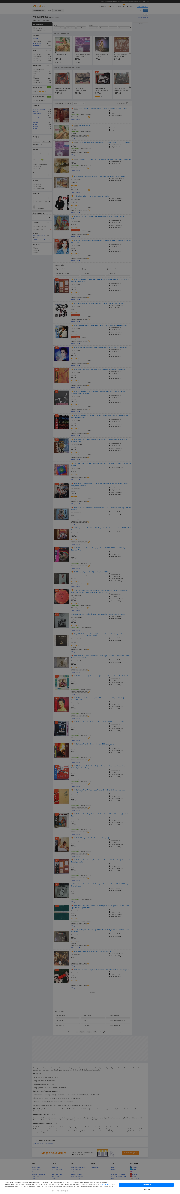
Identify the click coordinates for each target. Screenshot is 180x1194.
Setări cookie (93, 1188)
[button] (60, 1190)
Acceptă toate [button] (146, 1185)
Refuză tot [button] (146, 1189)
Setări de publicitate (54, 1188)
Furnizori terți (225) (105, 1184)
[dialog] (90, 1187)
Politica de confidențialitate (105, 1188)
